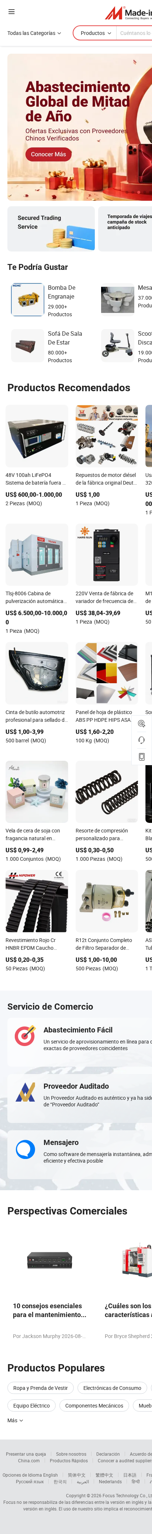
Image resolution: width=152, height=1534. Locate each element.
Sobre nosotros (71, 1454)
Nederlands (110, 1481)
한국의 (60, 1481)
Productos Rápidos (69, 1460)
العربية (83, 1481)
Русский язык (30, 1481)
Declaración (108, 1454)
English (50, 1475)
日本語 (130, 1475)
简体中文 (77, 1475)
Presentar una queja (26, 1454)
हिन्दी (136, 1481)
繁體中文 (104, 1475)
